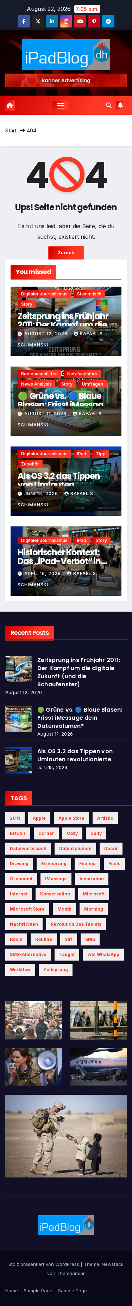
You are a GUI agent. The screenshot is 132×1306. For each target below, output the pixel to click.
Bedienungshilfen (39, 373)
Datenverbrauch (28, 848)
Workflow (20, 969)
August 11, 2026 (46, 413)
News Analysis (36, 384)
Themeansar (71, 1273)
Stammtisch (89, 293)
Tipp (101, 453)
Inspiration (92, 878)
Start (11, 130)
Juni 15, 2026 (41, 493)
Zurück (66, 252)
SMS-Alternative (28, 954)
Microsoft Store (27, 909)
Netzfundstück (82, 373)
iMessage (56, 878)
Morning (93, 909)
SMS (90, 939)
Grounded (21, 878)
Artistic (105, 818)
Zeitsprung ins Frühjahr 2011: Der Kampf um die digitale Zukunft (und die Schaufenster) (78, 672)
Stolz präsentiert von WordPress (44, 1264)
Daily (96, 833)
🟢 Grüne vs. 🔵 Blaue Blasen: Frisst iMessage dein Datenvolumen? (63, 404)
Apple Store (71, 818)
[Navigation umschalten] (60, 105)
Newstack (113, 1264)
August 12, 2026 (46, 333)
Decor (111, 848)
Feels (114, 863)
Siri (69, 939)
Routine (43, 939)
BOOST (18, 833)
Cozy (72, 833)
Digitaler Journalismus (44, 293)
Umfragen (92, 384)
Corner (46, 833)
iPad (81, 453)
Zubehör (30, 464)
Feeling (87, 863)
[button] (109, 105)
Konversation (55, 893)
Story (26, 304)
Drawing (19, 863)
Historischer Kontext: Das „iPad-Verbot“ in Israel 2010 (59, 561)
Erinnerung (54, 863)
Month (64, 909)
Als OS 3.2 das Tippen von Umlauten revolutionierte (59, 484)
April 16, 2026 (43, 573)
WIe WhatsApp (103, 954)
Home (11, 1290)
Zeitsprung (55, 969)
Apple (39, 818)
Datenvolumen (75, 848)
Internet (18, 893)
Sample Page (38, 1290)
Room (16, 939)
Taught (67, 954)
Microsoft (94, 893)
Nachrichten (24, 924)
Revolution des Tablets (76, 924)
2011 (15, 818)
